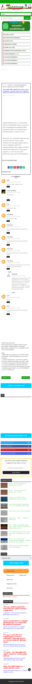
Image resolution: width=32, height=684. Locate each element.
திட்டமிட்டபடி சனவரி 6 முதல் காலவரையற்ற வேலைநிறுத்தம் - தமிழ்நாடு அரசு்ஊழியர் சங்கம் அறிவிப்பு (20, 540)
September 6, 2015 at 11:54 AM (14, 182)
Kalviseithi (21, 681)
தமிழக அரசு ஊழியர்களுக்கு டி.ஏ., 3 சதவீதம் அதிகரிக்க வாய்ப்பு (14, 667)
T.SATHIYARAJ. (11, 191)
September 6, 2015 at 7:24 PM (14, 308)
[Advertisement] (16, 76)
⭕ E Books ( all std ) (8, 34)
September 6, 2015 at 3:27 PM (14, 262)
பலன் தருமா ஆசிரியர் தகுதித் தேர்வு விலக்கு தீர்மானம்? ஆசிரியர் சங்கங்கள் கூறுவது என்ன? (15, 608)
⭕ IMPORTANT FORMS (10, 44)
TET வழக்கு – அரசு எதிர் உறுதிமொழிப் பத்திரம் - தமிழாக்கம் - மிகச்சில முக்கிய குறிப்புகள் (15, 654)
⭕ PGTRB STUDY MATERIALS (11, 38)
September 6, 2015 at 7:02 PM (19, 275)
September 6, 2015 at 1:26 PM (14, 216)
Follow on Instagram (8, 453)
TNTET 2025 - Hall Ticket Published (19, 511)
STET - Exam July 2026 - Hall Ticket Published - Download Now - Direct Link (19, 533)
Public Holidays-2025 (16, 563)
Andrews (14, 274)
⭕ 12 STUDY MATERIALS (10, 63)
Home (4, 85)
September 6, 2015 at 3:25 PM (14, 226)
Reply (8, 186)
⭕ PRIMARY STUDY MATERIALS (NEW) (14, 50)
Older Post (26, 377)
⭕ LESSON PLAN (8, 41)
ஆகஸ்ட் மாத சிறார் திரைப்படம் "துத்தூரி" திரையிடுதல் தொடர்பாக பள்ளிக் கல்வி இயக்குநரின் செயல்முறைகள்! (15, 622)
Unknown (10, 225)
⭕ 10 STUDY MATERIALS (10, 57)
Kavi (8, 204)
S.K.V (8, 296)
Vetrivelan (10, 214)
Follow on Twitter (7, 442)
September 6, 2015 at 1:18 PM (14, 192)
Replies (10, 272)
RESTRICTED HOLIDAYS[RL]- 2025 (16, 435)
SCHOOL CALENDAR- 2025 (16, 385)
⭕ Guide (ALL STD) (9, 47)
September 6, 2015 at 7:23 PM (14, 297)
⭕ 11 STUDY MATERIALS (10, 60)
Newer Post (6, 377)
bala (8, 180)
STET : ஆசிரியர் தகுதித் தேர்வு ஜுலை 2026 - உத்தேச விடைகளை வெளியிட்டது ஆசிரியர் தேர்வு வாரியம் (19, 526)
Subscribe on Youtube (9, 449)
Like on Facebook (7, 446)
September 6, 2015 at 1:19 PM (14, 206)
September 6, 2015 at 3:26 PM (14, 238)
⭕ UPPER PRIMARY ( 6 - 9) (11, 54)
